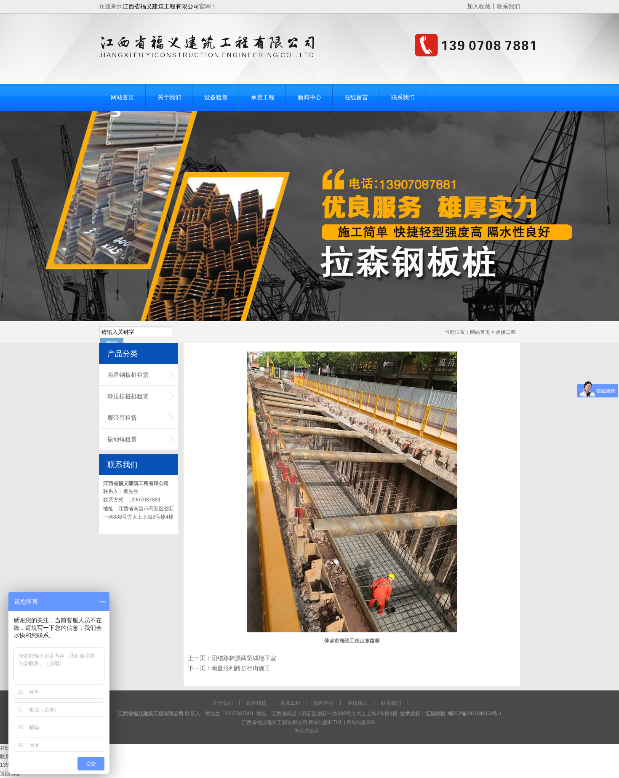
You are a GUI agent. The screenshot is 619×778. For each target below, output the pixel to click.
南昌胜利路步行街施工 (240, 668)
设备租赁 (256, 703)
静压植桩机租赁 (128, 396)
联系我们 (508, 6)
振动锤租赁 (122, 439)
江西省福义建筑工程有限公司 (136, 483)
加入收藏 (479, 6)
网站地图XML (362, 722)
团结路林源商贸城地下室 (243, 658)
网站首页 (480, 332)
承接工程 (506, 332)
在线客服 (10, 748)
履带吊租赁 (122, 417)
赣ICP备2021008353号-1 (475, 714)
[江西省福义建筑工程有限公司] (318, 56)
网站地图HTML (326, 722)
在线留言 (357, 703)
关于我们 (223, 703)
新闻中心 (324, 703)
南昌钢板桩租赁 (128, 374)
